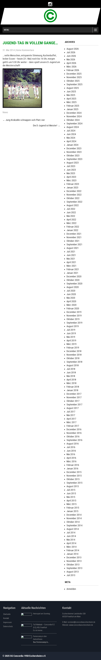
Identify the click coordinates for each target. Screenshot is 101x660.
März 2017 (71, 422)
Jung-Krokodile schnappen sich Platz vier (24, 120)
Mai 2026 (71, 59)
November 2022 (74, 194)
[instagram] (50, 4)
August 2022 (73, 205)
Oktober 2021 (73, 240)
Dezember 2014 (74, 514)
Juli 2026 (71, 52)
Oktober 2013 (73, 564)
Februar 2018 (73, 386)
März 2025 (71, 102)
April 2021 (71, 262)
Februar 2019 (73, 347)
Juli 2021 (71, 251)
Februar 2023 (73, 184)
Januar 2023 (72, 187)
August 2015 (73, 486)
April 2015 (71, 500)
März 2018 (71, 383)
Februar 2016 (73, 465)
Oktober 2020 (73, 280)
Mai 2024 (71, 137)
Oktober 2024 (73, 120)
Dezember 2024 (74, 112)
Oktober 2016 (73, 436)
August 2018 (73, 365)
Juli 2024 (71, 130)
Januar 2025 (72, 109)
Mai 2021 (71, 258)
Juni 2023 (71, 169)
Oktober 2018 (73, 358)
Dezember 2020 (74, 276)
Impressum (7, 622)
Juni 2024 (71, 134)
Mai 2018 (71, 376)
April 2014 (71, 543)
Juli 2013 (71, 575)
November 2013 (74, 561)
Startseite (7, 614)
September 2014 (74, 525)
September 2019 (74, 322)
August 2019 (73, 326)
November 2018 (74, 354)
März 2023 (71, 180)
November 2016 (74, 433)
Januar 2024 (72, 144)
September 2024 (74, 123)
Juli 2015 (71, 489)
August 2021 (73, 248)
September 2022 (74, 201)
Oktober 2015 (73, 479)
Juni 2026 (71, 56)
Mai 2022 (71, 216)
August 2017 (73, 408)
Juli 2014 (71, 532)
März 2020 (71, 305)
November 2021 (74, 237)
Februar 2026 (73, 70)
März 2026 (71, 66)
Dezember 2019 (74, 312)
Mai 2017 (71, 415)
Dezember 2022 (74, 191)
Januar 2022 (72, 230)
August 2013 (73, 571)
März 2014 (71, 546)
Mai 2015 (71, 497)
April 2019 (71, 340)
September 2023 (74, 159)
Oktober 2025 (73, 80)
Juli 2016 (71, 447)
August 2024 (73, 127)
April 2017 (71, 418)
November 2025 (74, 77)
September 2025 (74, 84)
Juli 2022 (71, 208)
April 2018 (71, 379)
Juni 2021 (71, 255)
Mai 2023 (71, 173)
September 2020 (74, 283)
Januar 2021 (72, 273)
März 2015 (71, 504)
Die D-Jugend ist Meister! (46, 125)
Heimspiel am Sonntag (41, 614)
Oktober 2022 (73, 198)
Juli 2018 (71, 369)
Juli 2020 (71, 290)
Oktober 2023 (73, 155)
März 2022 (71, 223)
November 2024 (74, 116)
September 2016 (74, 440)
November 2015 (74, 475)
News (5, 112)
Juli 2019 (71, 329)
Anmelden (71, 589)
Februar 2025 (73, 105)
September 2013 (74, 568)
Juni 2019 (71, 333)
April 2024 (71, 141)
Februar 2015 (73, 507)
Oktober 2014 (73, 521)
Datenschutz (8, 626)
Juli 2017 (71, 411)
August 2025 (73, 88)
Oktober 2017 (73, 401)
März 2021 (71, 265)
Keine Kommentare (25, 50)
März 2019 (71, 344)
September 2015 (74, 482)
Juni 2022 (71, 212)
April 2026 (71, 63)
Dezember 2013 (74, 557)
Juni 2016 (71, 450)
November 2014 (74, 518)
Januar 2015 (72, 511)
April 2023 (71, 176)
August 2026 (73, 48)
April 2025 (71, 98)
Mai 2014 (71, 539)
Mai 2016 (71, 454)
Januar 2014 (72, 554)
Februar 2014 (73, 550)
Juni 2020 (71, 294)
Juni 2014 (71, 536)
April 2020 (71, 301)
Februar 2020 (73, 308)
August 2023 (73, 162)
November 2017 (74, 397)
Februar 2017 (73, 425)
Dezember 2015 (74, 472)
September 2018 (74, 361)
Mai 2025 (71, 95)
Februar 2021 (73, 269)
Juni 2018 (71, 372)
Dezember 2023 (74, 148)
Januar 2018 (72, 390)
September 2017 (74, 404)
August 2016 (73, 443)
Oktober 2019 (73, 319)
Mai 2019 (71, 337)
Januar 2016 (72, 468)
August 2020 (73, 287)
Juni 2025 (71, 91)
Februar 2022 (73, 226)
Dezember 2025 (74, 73)
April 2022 (71, 219)
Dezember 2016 (74, 429)
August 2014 (73, 529)
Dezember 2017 (74, 393)
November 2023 (74, 152)
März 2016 (71, 461)
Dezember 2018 (74, 351)
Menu (6, 30)
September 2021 (74, 244)
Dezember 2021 (74, 233)
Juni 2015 (71, 493)
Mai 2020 (71, 297)
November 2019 (74, 315)
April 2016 (71, 457)
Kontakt (6, 618)
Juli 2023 (71, 166)
